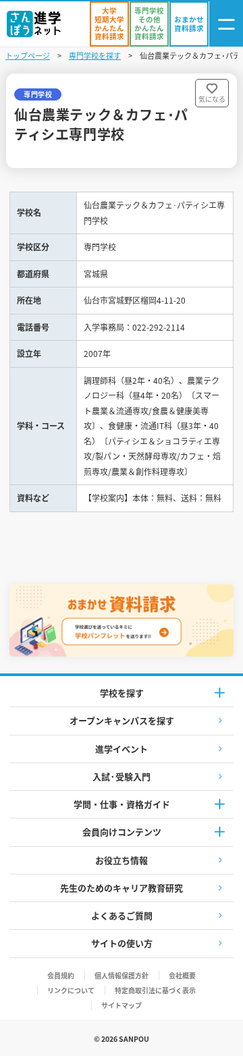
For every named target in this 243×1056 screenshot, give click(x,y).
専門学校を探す (95, 55)
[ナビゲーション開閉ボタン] (226, 24)
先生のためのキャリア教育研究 (121, 887)
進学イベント (121, 748)
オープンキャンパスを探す (122, 720)
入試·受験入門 (121, 776)
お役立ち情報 (121, 860)
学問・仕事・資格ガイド (122, 804)
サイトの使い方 (122, 943)
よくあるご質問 (122, 915)
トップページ (27, 55)
